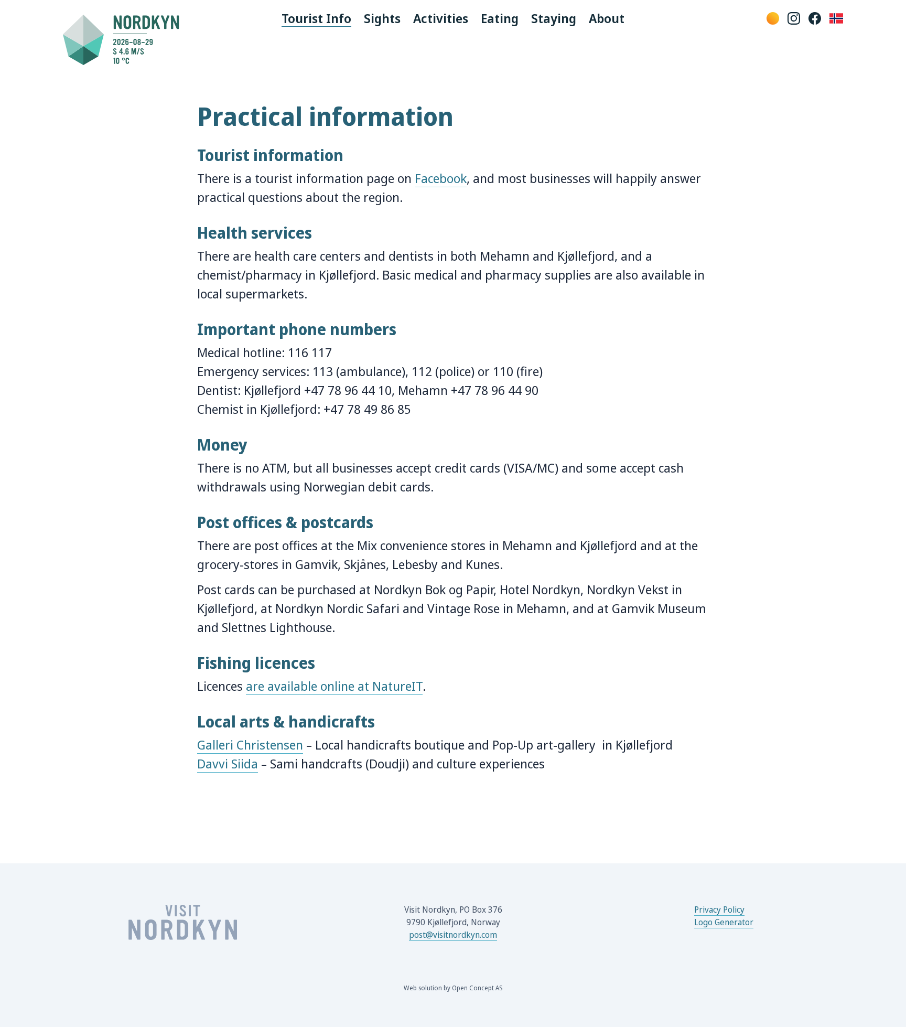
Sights (382, 18)
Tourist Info (316, 18)
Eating (500, 18)
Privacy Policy (719, 909)
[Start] (125, 39)
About (606, 18)
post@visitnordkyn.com (453, 934)
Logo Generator (723, 922)
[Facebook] (814, 18)
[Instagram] (794, 18)
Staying (553, 18)
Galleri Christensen (250, 744)
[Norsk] (836, 18)
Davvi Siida (227, 763)
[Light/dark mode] (773, 18)
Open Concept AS (477, 987)
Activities (440, 18)
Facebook (441, 178)
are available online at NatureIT (334, 685)
